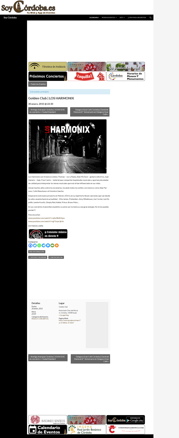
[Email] (52, 245)
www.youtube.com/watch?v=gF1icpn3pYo (46, 221)
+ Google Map (64, 315)
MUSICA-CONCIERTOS (40, 319)
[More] (57, 245)
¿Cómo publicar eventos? (137, 17)
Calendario (94, 17)
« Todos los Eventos (37, 84)
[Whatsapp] (39, 245)
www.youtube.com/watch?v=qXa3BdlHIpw (46, 218)
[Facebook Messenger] (48, 245)
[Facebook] (30, 245)
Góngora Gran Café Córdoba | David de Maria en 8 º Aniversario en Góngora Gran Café (91, 111)
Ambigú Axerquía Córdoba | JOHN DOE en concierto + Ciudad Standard (47, 110)
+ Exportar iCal (56, 257)
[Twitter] (35, 245)
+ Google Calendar (37, 257)
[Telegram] (44, 245)
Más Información (36, 251)
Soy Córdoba (10, 17)
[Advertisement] (88, 40)
